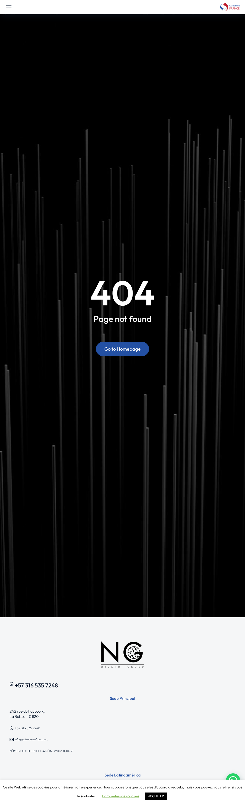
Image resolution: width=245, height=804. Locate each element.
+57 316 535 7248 (36, 685)
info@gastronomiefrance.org (31, 739)
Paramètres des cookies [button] (120, 796)
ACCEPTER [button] (156, 796)
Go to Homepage (122, 349)
